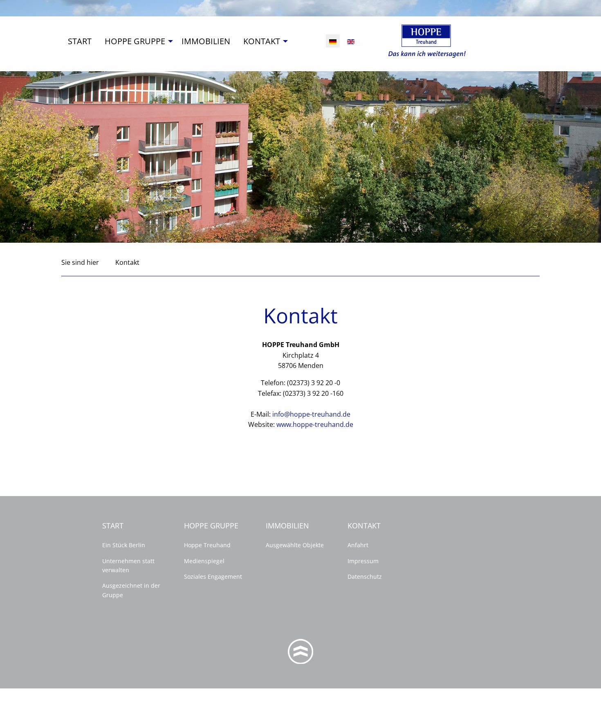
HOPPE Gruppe (135, 41)
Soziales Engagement (213, 576)
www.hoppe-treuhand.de (314, 424)
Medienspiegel (204, 561)
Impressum (363, 561)
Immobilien (206, 41)
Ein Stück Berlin (123, 545)
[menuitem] (79, 41)
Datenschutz (365, 576)
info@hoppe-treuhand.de (311, 414)
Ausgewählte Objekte (295, 545)
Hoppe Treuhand (207, 545)
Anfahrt (358, 545)
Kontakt (261, 41)
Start (80, 41)
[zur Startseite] (427, 40)
